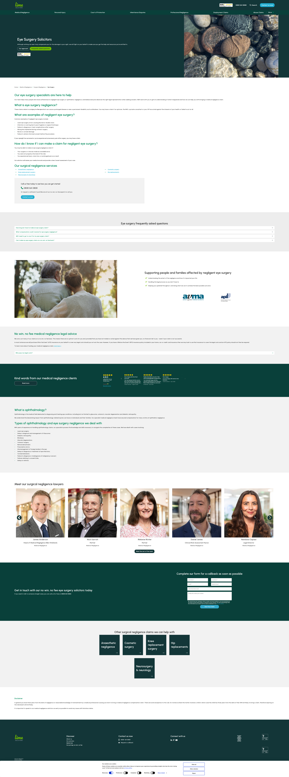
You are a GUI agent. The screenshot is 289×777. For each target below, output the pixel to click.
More (270, 12)
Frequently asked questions (40, 48)
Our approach (23, 48)
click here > (57, 346)
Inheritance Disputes (137, 12)
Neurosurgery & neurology (26, 175)
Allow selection (194, 769)
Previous (19, 518)
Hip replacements (113, 172)
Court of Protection (98, 12)
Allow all (194, 764)
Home (16, 87)
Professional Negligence (179, 12)
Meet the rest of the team (144, 551)
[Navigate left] (121, 378)
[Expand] (271, 353)
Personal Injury (60, 12)
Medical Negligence (22, 12)
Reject (194, 773)
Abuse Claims (258, 12)
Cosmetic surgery (113, 169)
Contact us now (267, 5)
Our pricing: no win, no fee (74, 745)
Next (270, 518)
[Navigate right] (185, 378)
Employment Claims (221, 12)
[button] (27, 197)
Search (254, 5)
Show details (161, 773)
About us (69, 739)
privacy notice (220, 603)
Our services (70, 741)
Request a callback (127, 742)
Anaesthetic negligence (26, 169)
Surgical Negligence (40, 87)
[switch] (126, 773)
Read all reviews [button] (107, 385)
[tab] (144, 353)
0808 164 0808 (30, 188)
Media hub (69, 743)
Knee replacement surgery (26, 172)
